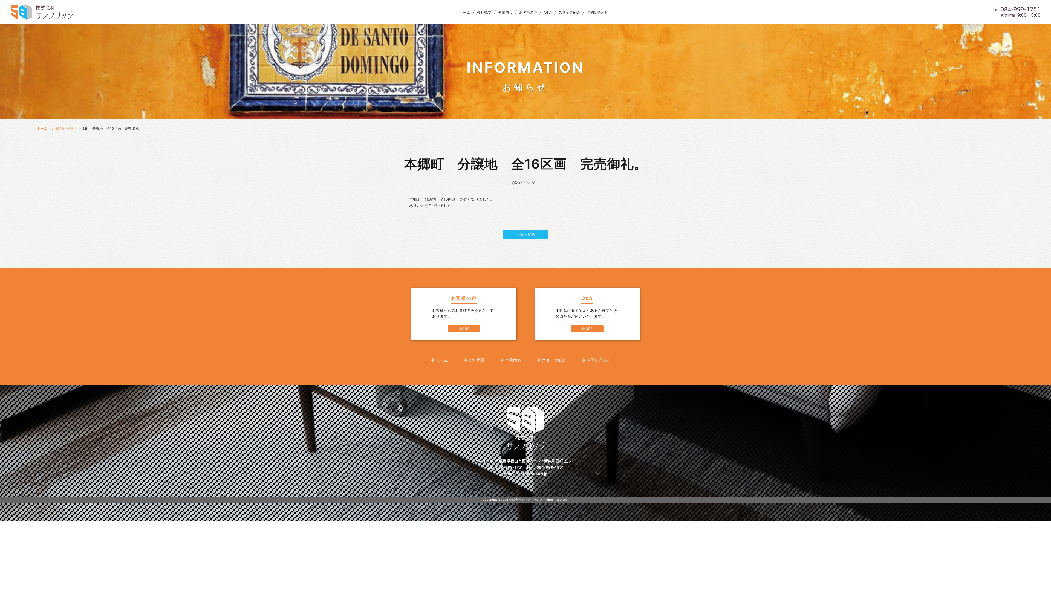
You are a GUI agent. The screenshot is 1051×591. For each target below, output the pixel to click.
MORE (464, 328)
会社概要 (484, 12)
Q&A (548, 12)
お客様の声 (528, 12)
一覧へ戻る (525, 234)
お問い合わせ (597, 12)
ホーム (465, 12)
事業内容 (505, 12)
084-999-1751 (509, 467)
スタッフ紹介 (569, 12)
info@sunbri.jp (533, 473)
